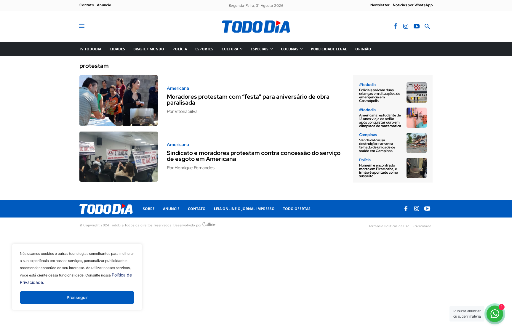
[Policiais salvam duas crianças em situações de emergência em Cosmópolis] (417, 92)
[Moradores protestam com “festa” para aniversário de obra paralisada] (118, 100)
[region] (77, 281)
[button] (427, 26)
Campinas (368, 135)
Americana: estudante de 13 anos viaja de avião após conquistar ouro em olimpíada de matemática (380, 120)
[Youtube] (416, 26)
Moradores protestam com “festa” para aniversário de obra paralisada (248, 99)
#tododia (367, 85)
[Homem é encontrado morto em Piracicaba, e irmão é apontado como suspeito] (417, 168)
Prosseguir (77, 297)
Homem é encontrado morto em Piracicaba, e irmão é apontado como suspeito (378, 170)
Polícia (365, 160)
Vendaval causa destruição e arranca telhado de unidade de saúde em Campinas (377, 145)
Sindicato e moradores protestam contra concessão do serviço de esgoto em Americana (253, 156)
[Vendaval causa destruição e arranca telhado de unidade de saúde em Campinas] (417, 143)
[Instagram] (406, 26)
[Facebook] (395, 26)
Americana (178, 88)
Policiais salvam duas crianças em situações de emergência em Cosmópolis (379, 95)
